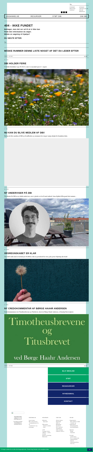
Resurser (36, 16)
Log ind (81, 446)
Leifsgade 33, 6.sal (18, 417)
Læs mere (51, 449)
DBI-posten (45, 424)
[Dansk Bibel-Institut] (15, 8)
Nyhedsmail (68, 394)
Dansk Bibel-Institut (18, 416)
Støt (68, 378)
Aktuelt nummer (47, 425)
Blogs (71, 431)
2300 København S (18, 419)
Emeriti (72, 440)
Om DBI (83, 16)
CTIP (43, 429)
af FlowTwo (76, 446)
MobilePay (58, 424)
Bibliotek (72, 8)
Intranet (81, 7)
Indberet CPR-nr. (60, 431)
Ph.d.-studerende (74, 438)
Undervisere (73, 436)
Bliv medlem (68, 371)
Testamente (59, 428)
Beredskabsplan (74, 427)
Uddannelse (12, 16)
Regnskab (58, 421)
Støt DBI (57, 16)
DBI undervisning (33, 421)
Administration (74, 439)
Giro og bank (59, 427)
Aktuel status (59, 420)
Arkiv (44, 427)
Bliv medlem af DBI (75, 421)
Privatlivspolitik (74, 425)
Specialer (45, 421)
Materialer (44, 436)
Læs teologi (32, 420)
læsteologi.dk (83, 8)
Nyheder (72, 7)
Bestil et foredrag (46, 435)
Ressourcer (68, 386)
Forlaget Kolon (46, 431)
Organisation (73, 420)
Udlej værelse (59, 429)
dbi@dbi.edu (19, 422)
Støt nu (58, 423)
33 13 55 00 (19, 421)
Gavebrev (58, 425)
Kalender (72, 432)
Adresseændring (74, 442)
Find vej (72, 443)
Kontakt (72, 10)
